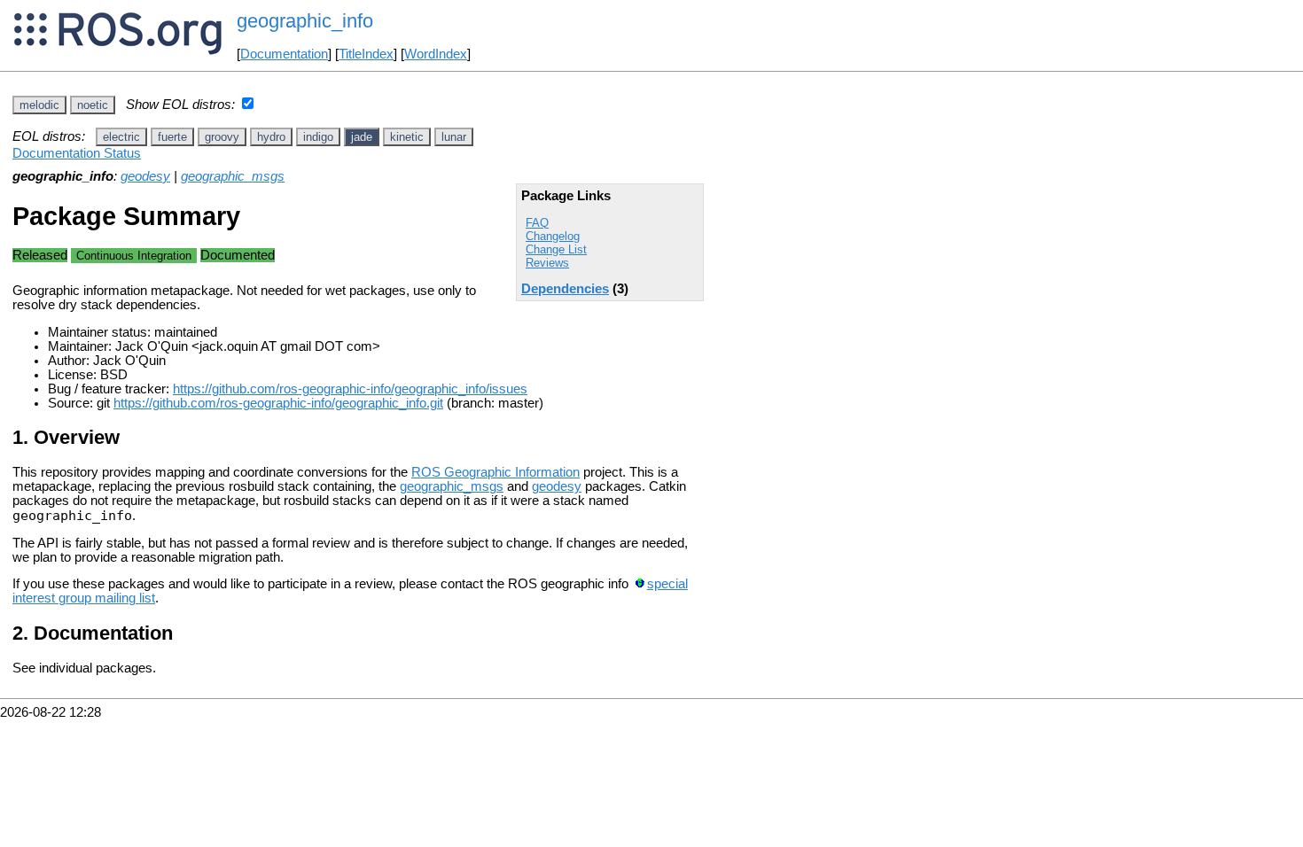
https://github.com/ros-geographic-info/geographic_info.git (278, 403)
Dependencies (565, 289)
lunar (453, 137)
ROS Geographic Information (495, 472)
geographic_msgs (233, 176)
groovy (222, 137)
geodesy (145, 176)
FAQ (537, 222)
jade (361, 137)
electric (121, 137)
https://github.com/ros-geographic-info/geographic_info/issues (350, 389)
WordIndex (435, 54)
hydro (271, 137)
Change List (556, 249)
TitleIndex (366, 54)
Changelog (553, 236)
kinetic (407, 137)
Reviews (547, 262)
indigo (318, 137)
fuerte (172, 137)
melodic (39, 105)
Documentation (284, 54)
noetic (92, 105)
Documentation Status (76, 153)
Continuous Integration (133, 255)
